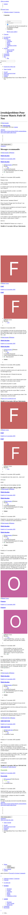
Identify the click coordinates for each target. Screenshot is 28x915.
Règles (8, 42)
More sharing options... (6, 144)
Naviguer (6, 38)
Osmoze (3, 601)
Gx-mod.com (7, 37)
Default (9, 866)
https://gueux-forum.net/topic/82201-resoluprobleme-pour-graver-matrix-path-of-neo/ (14, 132)
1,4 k (8, 322)
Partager (3, 129)
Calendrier (9, 41)
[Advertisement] (14, 95)
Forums (9, 40)
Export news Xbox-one (9, 66)
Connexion (9, 29)
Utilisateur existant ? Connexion (12, 12)
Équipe (8, 44)
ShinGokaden (6, 125)
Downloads (6, 55)
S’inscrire (6, 34)
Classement (6, 54)
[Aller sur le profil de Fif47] (14, 282)
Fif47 (2, 286)
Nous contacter (7, 869)
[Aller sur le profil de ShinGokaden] (5, 123)
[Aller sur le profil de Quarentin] (4, 767)
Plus (8, 47)
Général (16, 127)
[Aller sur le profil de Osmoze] (14, 597)
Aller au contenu (5, 1)
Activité (6, 48)
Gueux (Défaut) (10, 867)
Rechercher (9, 51)
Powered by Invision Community (17, 873)
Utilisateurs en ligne (12, 45)
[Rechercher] (1, 64)
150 (8, 733)
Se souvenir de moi (11, 26)
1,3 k (8, 637)
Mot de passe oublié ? (12, 31)
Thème (5, 864)
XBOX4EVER (5, 721)
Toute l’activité (10, 49)
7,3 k (8, 782)
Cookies (6, 870)
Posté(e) (8, 158)
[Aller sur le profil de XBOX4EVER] (5, 718)
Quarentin (4, 776)
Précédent (9, 889)
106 (8, 167)
